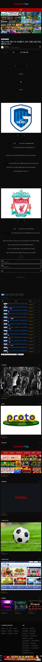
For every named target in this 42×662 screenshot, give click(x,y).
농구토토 (16, 294)
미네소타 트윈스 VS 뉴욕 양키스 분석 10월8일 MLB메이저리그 (15, 348)
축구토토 (6, 294)
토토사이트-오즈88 (32, 633)
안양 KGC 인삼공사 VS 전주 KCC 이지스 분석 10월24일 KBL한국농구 (16, 314)
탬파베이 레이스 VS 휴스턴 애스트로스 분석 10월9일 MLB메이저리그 (15, 338)
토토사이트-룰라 (24, 638)
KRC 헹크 (9, 52)
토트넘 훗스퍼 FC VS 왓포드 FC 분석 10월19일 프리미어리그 (15, 331)
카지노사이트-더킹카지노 (26, 650)
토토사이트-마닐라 (25, 628)
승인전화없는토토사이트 (5, 474)
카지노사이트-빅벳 (33, 643)
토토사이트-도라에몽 (25, 635)
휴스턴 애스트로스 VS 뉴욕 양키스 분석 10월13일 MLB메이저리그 (16, 334)
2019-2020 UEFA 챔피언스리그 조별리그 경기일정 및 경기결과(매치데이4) (15, 318)
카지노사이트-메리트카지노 (35, 647)
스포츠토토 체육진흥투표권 (5, 396)
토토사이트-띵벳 (31, 628)
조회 (34, 301)
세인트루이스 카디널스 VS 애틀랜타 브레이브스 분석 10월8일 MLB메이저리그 (16, 345)
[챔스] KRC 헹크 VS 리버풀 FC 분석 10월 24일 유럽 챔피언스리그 (16, 321)
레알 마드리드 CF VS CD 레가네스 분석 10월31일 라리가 (18, 303)
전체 (2, 294)
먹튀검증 (3, 598)
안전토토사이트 (5, 559)
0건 (5, 47)
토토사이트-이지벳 (25, 633)
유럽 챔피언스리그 (33, 52)
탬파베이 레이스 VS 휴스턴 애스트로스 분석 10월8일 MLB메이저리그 (15, 341)
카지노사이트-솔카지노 (34, 645)
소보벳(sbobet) (3, 591)
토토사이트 (4, 442)
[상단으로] (39, 659)
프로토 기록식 (3, 435)
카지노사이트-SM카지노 (25, 647)
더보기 (40, 365)
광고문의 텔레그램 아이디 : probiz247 (27, 652)
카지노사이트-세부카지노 (26, 640)
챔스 (5, 52)
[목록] (40, 47)
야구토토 (11, 294)
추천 (36, 301)
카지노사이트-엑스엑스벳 (26, 645)
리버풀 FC (17, 52)
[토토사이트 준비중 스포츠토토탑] (20, 658)
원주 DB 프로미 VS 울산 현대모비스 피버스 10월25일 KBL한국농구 (16, 311)
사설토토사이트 (5, 520)
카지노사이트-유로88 (25, 643)
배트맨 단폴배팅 (3, 513)
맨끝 (23, 354)
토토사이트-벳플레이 (25, 630)
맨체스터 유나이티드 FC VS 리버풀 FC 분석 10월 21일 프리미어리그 (16, 324)
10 (19, 354)
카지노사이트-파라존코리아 (35, 640)
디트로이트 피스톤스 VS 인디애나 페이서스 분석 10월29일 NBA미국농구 (15, 308)
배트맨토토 (4, 481)
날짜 (39, 301)
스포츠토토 (4, 365)
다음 (21, 354)
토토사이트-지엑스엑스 (33, 635)
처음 (2, 354)
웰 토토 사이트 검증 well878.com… (7, 610)
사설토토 (2, 552)
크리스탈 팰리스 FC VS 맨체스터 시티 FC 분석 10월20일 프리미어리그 (15, 328)
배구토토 (21, 294)
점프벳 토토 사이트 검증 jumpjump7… (32, 610)
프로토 (3, 403)
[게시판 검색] (40, 298)
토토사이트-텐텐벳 (32, 630)
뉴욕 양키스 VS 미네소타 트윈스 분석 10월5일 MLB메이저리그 (15, 351)
